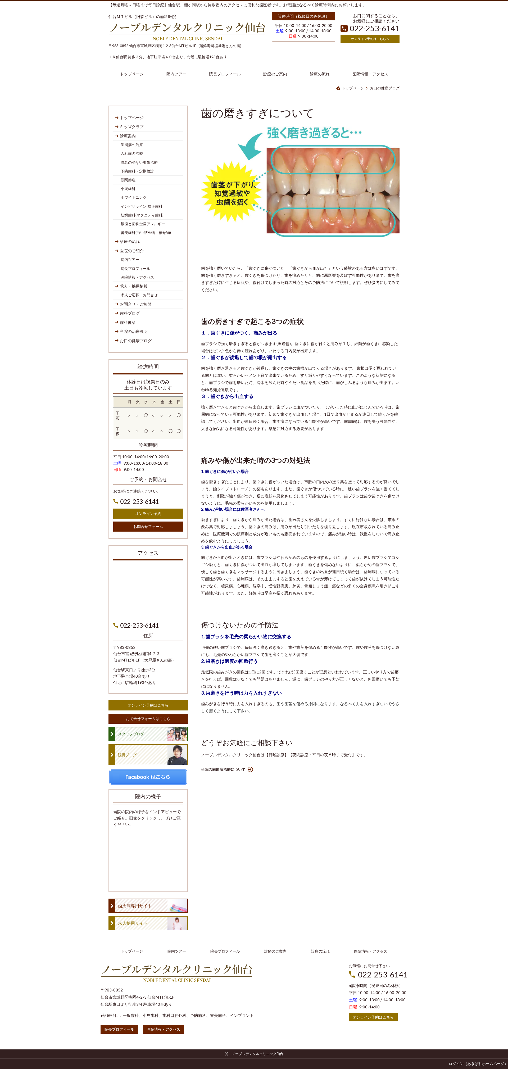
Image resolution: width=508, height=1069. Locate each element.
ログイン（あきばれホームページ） (478, 1063)
